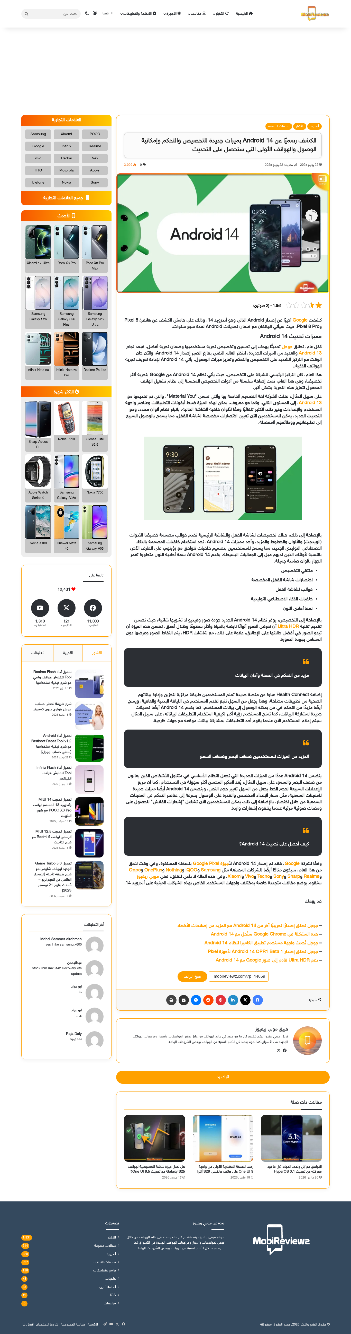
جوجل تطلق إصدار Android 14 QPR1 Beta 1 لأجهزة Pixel (263, 952)
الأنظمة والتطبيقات (138, 14)
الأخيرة (68, 653)
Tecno (263, 877)
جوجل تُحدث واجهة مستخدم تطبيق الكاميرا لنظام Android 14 (261, 943)
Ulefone (38, 182)
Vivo (249, 877)
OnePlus (153, 870)
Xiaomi (235, 877)
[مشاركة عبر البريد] (184, 1000)
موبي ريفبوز (148, 877)
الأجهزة (172, 14)
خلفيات (110, 1279)
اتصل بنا (28, 1325)
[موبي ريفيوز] (315, 13)
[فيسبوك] (258, 1000)
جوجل (287, 347)
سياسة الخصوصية (73, 1325)
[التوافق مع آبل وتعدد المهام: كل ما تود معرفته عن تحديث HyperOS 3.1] (291, 1138)
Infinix (66, 146)
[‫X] (245, 1000)
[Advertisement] (175, 71)
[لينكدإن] (233, 1000)
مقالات (196, 14)
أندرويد (314, 126)
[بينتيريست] (221, 1000)
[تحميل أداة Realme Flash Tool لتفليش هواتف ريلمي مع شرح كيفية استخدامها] (89, 684)
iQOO (191, 870)
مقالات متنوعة (105, 1246)
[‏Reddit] (208, 1000)
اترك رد (223, 1077)
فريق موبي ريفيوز (271, 1029)
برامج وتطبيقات (104, 1271)
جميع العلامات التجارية (63, 198)
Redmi (66, 158)
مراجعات (110, 1304)
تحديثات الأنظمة (278, 126)
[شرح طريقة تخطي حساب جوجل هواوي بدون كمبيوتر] (89, 715)
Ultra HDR (288, 627)
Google (300, 320)
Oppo (135, 870)
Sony (278, 877)
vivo (38, 158)
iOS (113, 1295)
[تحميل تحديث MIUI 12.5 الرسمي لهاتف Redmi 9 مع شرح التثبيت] (89, 843)
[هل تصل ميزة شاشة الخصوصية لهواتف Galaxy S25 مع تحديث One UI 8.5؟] (154, 1138)
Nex (95, 158)
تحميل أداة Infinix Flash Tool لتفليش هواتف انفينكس (53, 773)
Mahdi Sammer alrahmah (61, 939)
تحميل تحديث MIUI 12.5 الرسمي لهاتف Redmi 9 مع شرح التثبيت (51, 837)
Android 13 (310, 353)
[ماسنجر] (196, 1000)
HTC (38, 170)
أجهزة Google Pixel (211, 864)
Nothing (174, 870)
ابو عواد (76, 986)
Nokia (66, 182)
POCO (95, 134)
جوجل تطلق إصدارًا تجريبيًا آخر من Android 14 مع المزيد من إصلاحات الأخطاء (248, 926)
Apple (94, 170)
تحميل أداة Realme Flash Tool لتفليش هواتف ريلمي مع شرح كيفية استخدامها (52, 677)
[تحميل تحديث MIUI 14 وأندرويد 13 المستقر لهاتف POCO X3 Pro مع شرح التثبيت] (89, 811)
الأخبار (220, 14)
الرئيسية (242, 14)
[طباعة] (171, 1000)
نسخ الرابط (192, 976)
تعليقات (37, 653)
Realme (311, 877)
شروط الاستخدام (47, 1325)
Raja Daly (74, 1034)
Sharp (294, 877)
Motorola (66, 170)
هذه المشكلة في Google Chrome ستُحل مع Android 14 (264, 934)
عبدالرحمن (74, 963)
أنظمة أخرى (107, 1287)
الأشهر (97, 653)
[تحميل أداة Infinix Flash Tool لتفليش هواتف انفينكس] (89, 779)
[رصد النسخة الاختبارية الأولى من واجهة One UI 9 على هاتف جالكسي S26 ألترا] (223, 1138)
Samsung (210, 870)
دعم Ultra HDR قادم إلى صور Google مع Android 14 (267, 960)
